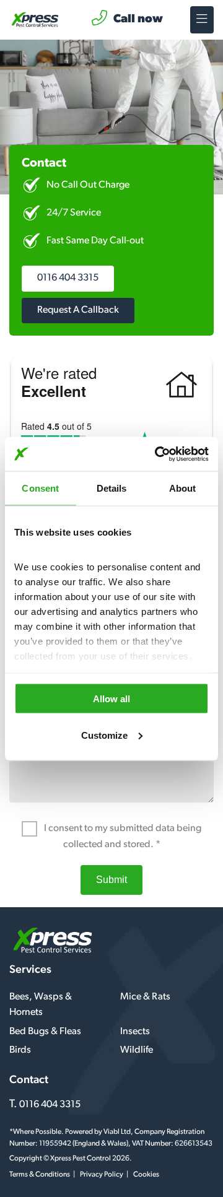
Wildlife (136, 1050)
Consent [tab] (40, 488)
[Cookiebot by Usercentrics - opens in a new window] (157, 454)
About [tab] (182, 488)
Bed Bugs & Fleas (45, 1032)
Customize (104, 734)
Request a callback (78, 310)
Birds (20, 1050)
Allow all (111, 699)
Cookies (146, 1174)
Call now (138, 19)
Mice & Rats (145, 997)
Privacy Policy (101, 1174)
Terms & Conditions (39, 1174)
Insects (135, 1032)
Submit (111, 879)
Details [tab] (112, 488)
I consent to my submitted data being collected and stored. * (121, 837)
